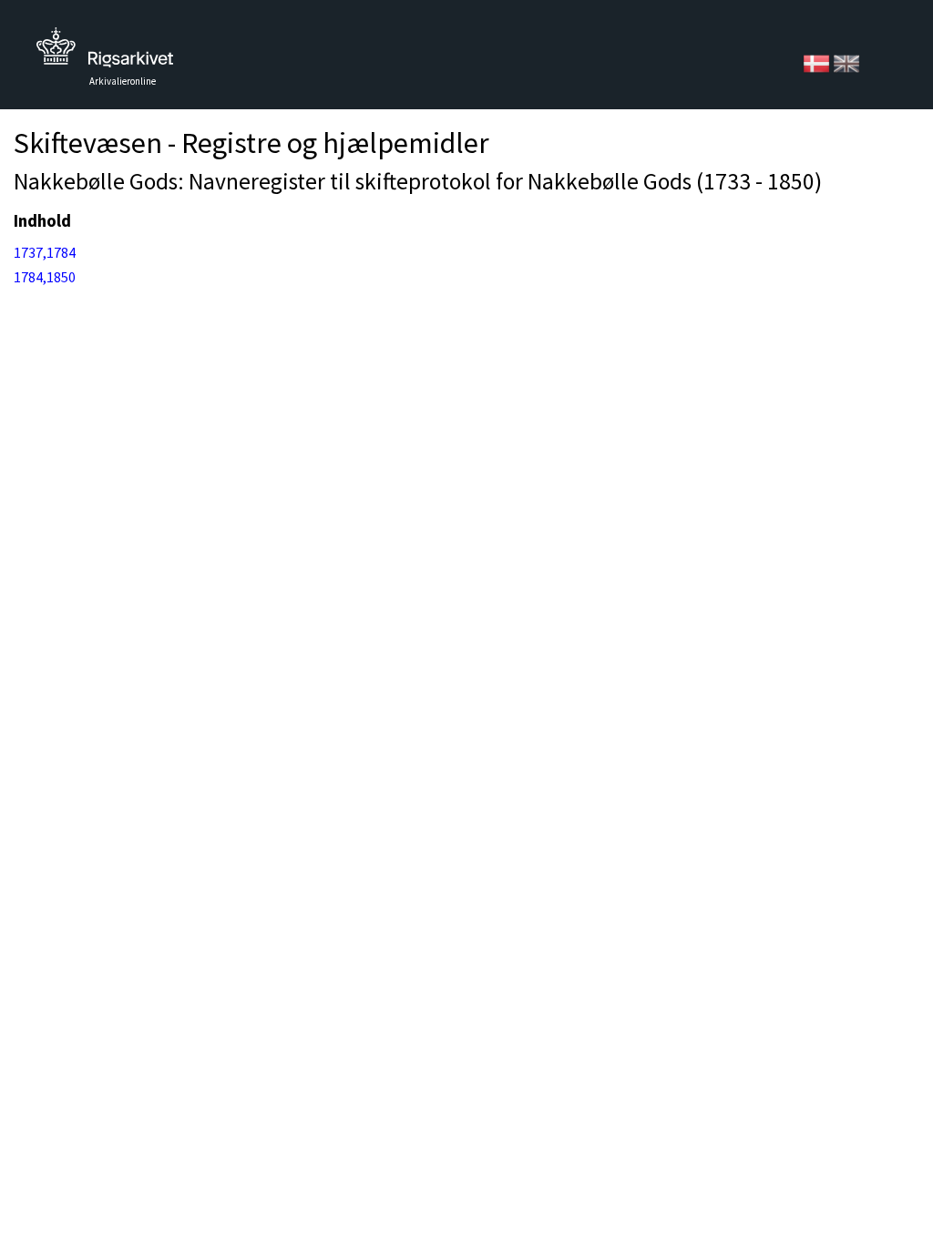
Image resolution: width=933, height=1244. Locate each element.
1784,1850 (45, 277)
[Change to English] (846, 62)
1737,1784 (45, 252)
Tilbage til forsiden (104, 52)
